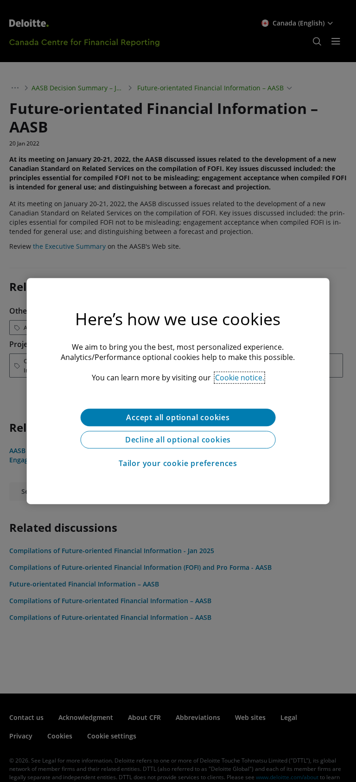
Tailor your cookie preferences (178, 463)
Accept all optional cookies (178, 417)
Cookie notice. (239, 377)
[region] (178, 391)
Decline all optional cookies (178, 440)
